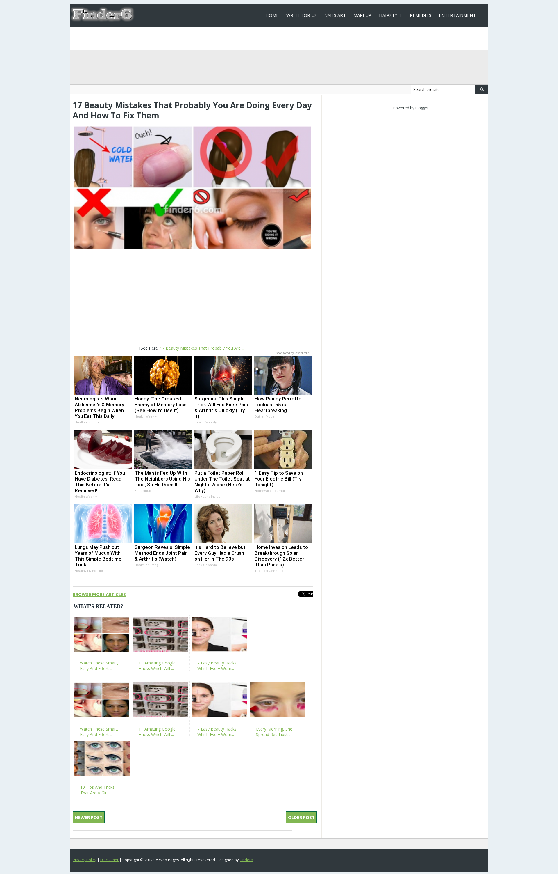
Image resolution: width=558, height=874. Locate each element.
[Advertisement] (192, 297)
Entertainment (457, 15)
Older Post (301, 817)
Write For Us (301, 15)
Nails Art (335, 15)
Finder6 (246, 859)
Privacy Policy (84, 859)
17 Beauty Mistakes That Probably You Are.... (202, 348)
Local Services (282, 38)
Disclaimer (109, 859)
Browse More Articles (99, 594)
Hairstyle (390, 15)
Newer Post (89, 817)
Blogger (422, 107)
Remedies (420, 15)
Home (272, 15)
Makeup (362, 15)
